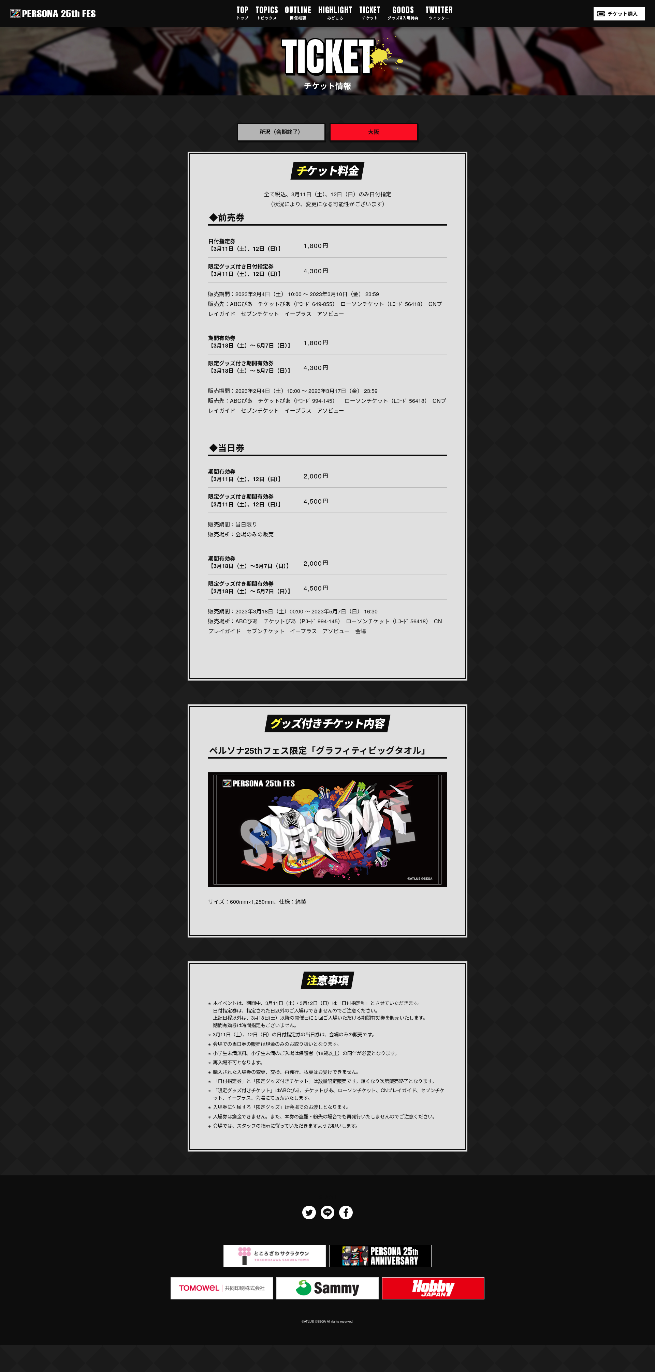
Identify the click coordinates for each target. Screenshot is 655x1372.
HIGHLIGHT (335, 12)
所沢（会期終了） (281, 132)
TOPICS (267, 12)
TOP (242, 12)
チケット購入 (623, 13)
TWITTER (438, 12)
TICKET (370, 12)
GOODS (403, 12)
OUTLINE (298, 12)
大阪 (373, 132)
